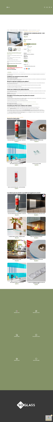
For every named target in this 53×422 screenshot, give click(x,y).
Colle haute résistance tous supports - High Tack (16, 140)
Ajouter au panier (34, 64)
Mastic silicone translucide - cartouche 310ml (16, 187)
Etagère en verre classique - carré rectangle (17, 236)
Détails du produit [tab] (15, 72)
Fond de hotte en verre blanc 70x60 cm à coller (36, 213)
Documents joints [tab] (21, 72)
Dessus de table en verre (17, 259)
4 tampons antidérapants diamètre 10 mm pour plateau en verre (36, 283)
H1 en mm (25, 49)
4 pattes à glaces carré (36, 163)
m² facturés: (25, 58)
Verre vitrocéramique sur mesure (36, 236)
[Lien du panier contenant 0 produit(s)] (49, 7)
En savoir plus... (29, 47)
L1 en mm (25, 45)
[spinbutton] (29, 45)
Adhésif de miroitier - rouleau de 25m (36, 140)
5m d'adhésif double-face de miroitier (16, 163)
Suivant (25, 60)
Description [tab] (9, 72)
